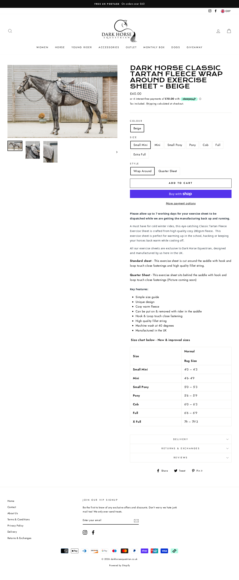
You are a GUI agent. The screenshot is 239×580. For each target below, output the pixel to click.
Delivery (180, 439)
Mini (157, 145)
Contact (11, 507)
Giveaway (195, 47)
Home (10, 501)
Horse (60, 47)
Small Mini (141, 145)
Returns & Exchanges (181, 448)
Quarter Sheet (168, 171)
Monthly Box (154, 47)
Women (42, 47)
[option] (119, 4)
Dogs (175, 47)
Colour (136, 121)
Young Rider (82, 47)
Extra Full (140, 154)
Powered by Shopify (119, 565)
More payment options (180, 203)
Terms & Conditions (18, 519)
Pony (192, 145)
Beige (137, 128)
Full (217, 145)
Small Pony (174, 145)
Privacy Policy (15, 525)
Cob (205, 145)
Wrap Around (142, 171)
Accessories (109, 47)
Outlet (131, 47)
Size (133, 137)
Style (134, 163)
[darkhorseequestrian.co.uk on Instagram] (85, 532)
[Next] (115, 152)
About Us (12, 513)
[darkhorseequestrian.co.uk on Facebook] (93, 532)
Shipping (151, 103)
